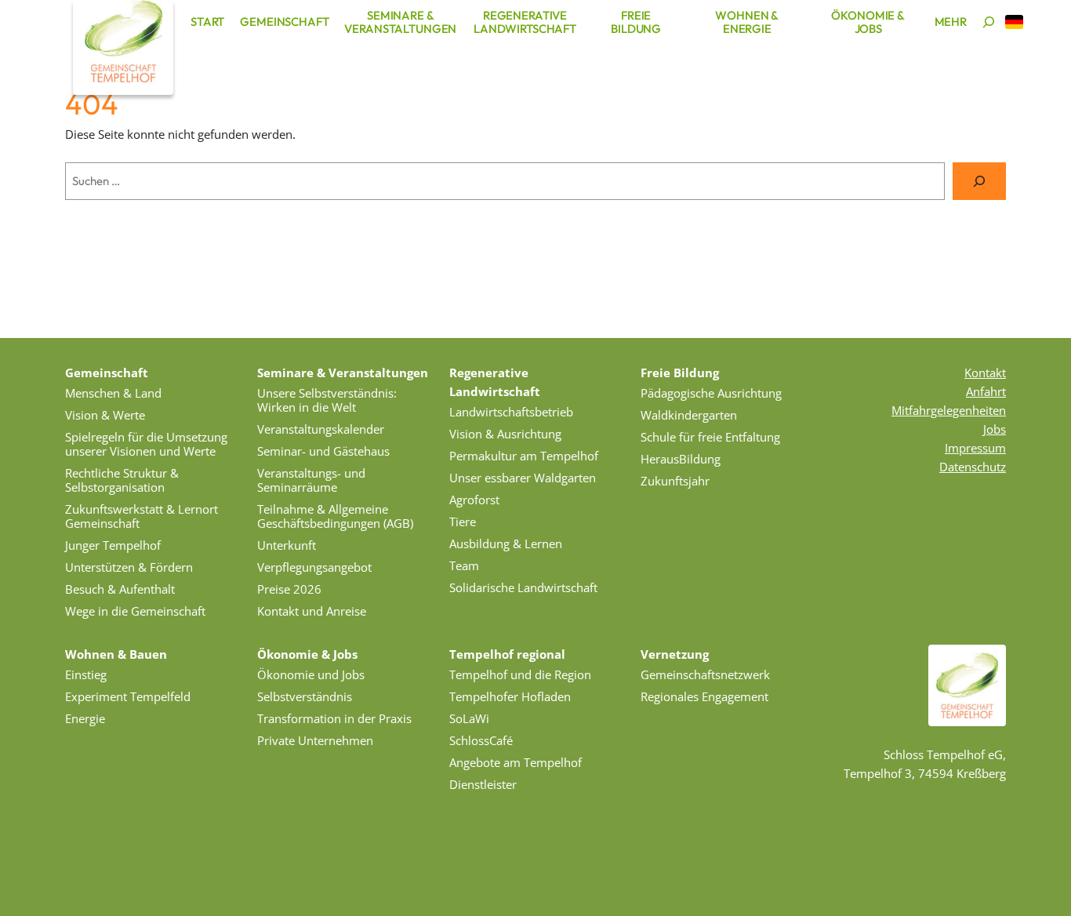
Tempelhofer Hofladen (510, 696)
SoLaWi (469, 718)
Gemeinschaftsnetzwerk (705, 674)
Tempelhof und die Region (520, 674)
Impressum (975, 448)
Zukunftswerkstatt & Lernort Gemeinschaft (141, 516)
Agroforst (474, 499)
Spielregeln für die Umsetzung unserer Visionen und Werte (146, 444)
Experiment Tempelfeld (128, 696)
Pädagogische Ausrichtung (711, 393)
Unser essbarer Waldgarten (522, 477)
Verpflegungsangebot (314, 567)
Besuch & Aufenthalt (120, 589)
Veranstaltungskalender (320, 429)
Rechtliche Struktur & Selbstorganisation (122, 480)
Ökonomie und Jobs (311, 674)
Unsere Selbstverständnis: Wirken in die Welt (327, 400)
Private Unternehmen (315, 740)
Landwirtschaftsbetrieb (511, 412)
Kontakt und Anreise (311, 611)
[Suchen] (988, 22)
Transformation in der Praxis (334, 718)
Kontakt (985, 372)
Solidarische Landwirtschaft (523, 587)
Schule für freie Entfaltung (710, 437)
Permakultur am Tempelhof (523, 455)
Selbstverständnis (304, 696)
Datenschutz (972, 466)
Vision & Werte (105, 415)
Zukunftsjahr (675, 481)
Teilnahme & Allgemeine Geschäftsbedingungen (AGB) (335, 516)
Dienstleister (483, 784)
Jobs (994, 429)
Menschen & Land (113, 393)
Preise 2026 (289, 589)
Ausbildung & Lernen (505, 543)
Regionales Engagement (704, 696)
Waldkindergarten (689, 415)
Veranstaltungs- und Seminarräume (311, 480)
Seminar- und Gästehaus (323, 451)
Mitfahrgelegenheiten (948, 410)
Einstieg (86, 674)
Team (464, 565)
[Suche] (979, 181)
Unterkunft (286, 545)
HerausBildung (681, 459)
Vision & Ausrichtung (505, 434)
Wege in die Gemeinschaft (135, 611)
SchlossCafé (481, 740)
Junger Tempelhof (113, 545)
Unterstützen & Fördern (129, 567)
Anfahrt (986, 391)
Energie (85, 718)
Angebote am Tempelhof (515, 762)
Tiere (462, 521)
